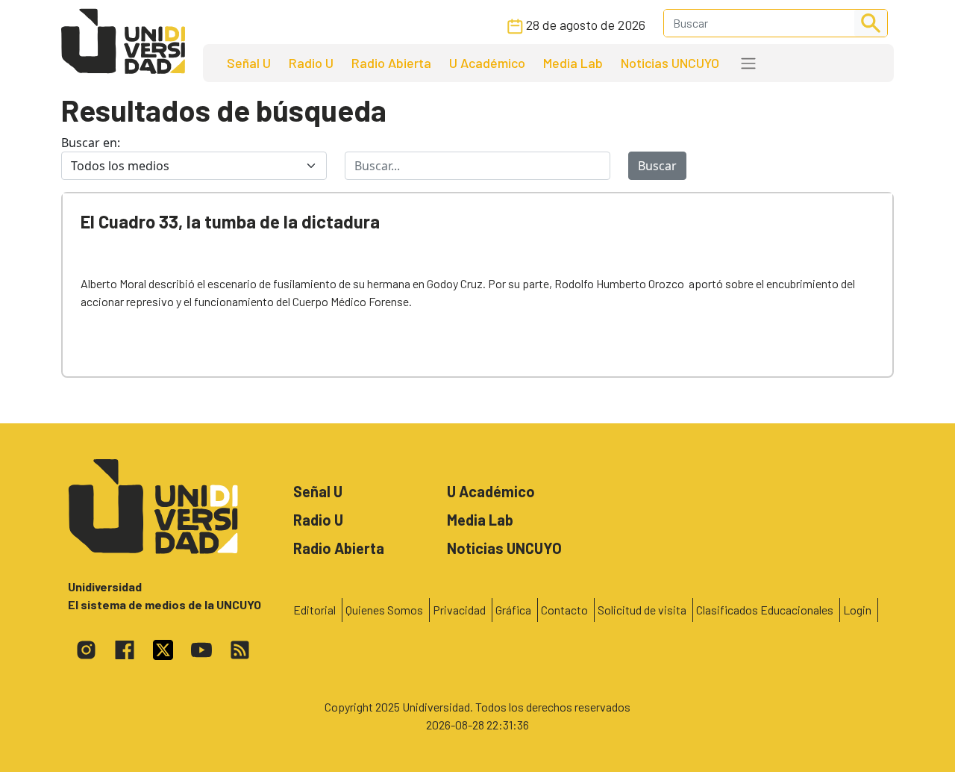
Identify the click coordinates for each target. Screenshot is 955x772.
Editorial (314, 610)
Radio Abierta (391, 63)
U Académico (487, 63)
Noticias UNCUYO (670, 63)
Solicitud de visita (642, 610)
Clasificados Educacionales (764, 610)
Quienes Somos (384, 610)
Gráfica (513, 610)
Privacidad (459, 610)
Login (857, 610)
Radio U (311, 63)
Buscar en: (90, 142)
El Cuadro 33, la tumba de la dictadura (230, 221)
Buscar (657, 166)
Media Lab (573, 63)
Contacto (564, 610)
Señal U (249, 63)
